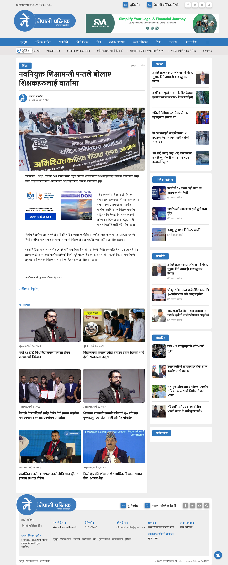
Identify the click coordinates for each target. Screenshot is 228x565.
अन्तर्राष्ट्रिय (191, 42)
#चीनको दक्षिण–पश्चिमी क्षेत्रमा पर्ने (98, 51)
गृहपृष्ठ (23, 42)
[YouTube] (202, 4)
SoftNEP (205, 561)
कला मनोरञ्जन (140, 42)
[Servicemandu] (151, 33)
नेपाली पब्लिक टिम (31, 526)
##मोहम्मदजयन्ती (198, 51)
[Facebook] (188, 4)
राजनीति (63, 42)
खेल (98, 42)
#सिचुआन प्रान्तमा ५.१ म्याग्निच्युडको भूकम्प (135, 51)
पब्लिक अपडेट (43, 42)
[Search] (209, 4)
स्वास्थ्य (173, 42)
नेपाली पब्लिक (36, 96)
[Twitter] (195, 4)
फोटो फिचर (82, 42)
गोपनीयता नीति (32, 561)
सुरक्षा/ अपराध (117, 42)
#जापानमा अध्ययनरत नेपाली (66, 51)
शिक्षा (158, 42)
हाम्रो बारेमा (27, 520)
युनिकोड (128, 539)
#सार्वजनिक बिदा (41, 51)
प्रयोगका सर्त (45, 561)
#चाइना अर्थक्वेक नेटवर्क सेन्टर (171, 51)
